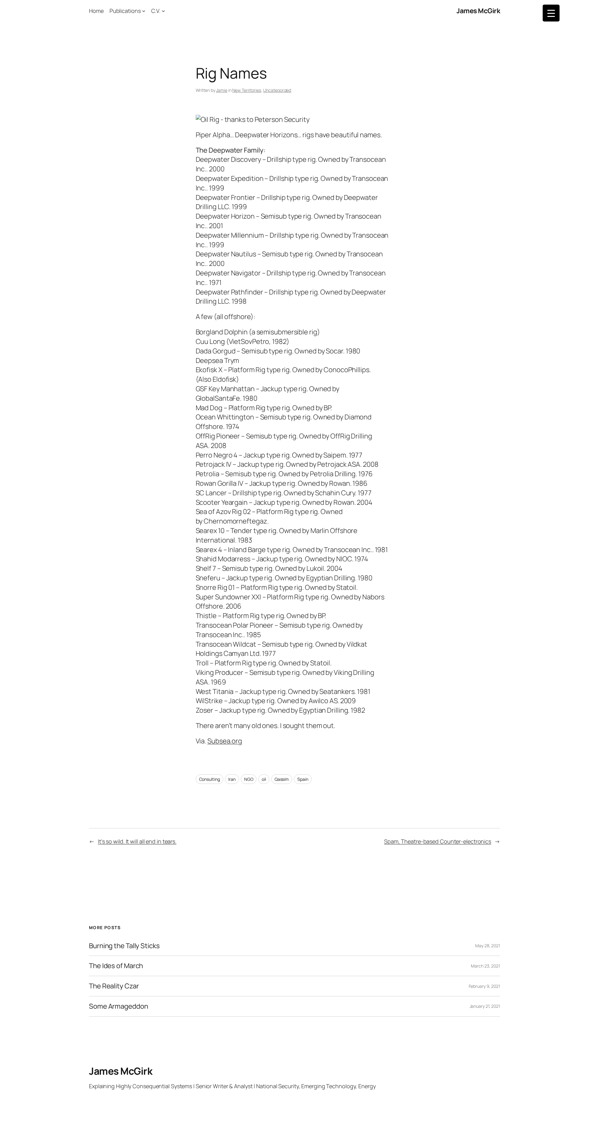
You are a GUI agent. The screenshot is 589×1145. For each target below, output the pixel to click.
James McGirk (478, 10)
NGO (248, 779)
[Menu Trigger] (551, 13)
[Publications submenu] (143, 11)
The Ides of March (116, 966)
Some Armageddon (118, 1006)
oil (264, 779)
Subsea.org (224, 741)
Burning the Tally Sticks (124, 946)
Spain (302, 779)
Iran (232, 779)
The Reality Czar (114, 986)
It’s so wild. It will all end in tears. (137, 841)
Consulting (209, 779)
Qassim (282, 779)
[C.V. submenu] (163, 11)
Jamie (221, 90)
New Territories (246, 90)
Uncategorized (277, 90)
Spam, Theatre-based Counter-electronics (437, 841)
